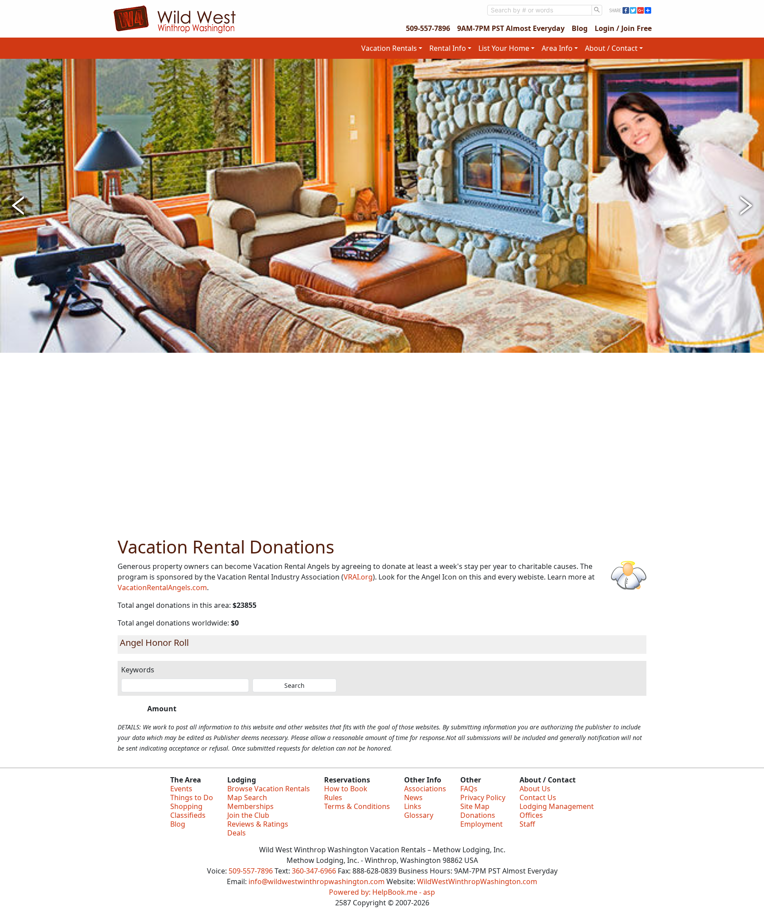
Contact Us (538, 797)
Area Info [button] (557, 48)
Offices (531, 815)
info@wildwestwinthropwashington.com (316, 881)
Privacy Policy (482, 797)
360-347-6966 (314, 871)
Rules (333, 797)
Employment (481, 824)
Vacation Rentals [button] (389, 48)
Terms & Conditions (357, 806)
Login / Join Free (623, 28)
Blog (580, 28)
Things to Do (191, 797)
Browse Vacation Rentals (268, 789)
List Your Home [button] (503, 48)
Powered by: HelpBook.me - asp (382, 892)
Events (181, 789)
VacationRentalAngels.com (162, 587)
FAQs (469, 789)
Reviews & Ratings (257, 824)
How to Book (345, 789)
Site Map (474, 806)
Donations (477, 815)
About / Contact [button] (611, 48)
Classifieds (188, 815)
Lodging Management (557, 806)
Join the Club (248, 815)
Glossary (418, 815)
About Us (535, 789)
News (413, 797)
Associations (425, 789)
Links (412, 806)
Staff (527, 824)
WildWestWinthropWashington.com (477, 881)
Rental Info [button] (447, 48)
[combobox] (539, 10)
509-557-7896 (428, 28)
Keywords (137, 670)
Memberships (250, 806)
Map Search (247, 797)
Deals (236, 833)
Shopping (186, 806)
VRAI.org (358, 577)
